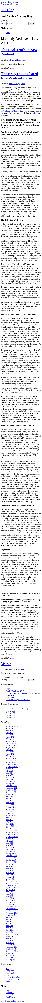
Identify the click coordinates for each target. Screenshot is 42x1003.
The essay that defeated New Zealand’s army (19, 75)
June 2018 (9, 894)
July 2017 (9, 917)
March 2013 (10, 957)
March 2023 (10, 779)
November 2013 (12, 947)
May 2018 (9, 896)
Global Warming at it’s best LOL (18, 700)
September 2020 (12, 837)
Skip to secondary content (10, 4)
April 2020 (10, 847)
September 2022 (12, 792)
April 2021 (10, 824)
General (11, 68)
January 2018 (11, 904)
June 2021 (9, 820)
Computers (10, 971)
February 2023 (11, 781)
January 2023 (11, 784)
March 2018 (10, 900)
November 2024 (12, 745)
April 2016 (10, 930)
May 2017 (9, 921)
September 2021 (12, 815)
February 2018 (11, 902)
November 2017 (12, 909)
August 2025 (10, 728)
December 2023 (11, 760)
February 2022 (11, 807)
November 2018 (12, 883)
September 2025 (12, 726)
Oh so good (10, 698)
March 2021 (10, 826)
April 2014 (10, 943)
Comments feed (11, 995)
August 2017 (10, 915)
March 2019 (10, 875)
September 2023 (12, 767)
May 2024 (9, 750)
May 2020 (9, 845)
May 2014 (9, 941)
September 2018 (12, 888)
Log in (8, 991)
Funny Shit (12, 677)
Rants (8, 981)
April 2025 (10, 735)
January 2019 (11, 879)
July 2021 (9, 818)
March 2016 (10, 932)
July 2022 (9, 796)
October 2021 (11, 813)
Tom (7, 709)
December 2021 (11, 811)
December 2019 (11, 856)
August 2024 (10, 748)
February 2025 (11, 739)
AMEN (8, 689)
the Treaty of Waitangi (20, 709)
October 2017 (11, 911)
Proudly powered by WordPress (12, 1001)
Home (8, 33)
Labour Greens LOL (13, 977)
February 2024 (11, 756)
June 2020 (9, 843)
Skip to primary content (9, 2)
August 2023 (10, 769)
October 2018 (11, 885)
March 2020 (10, 849)
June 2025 (9, 731)
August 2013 (10, 953)
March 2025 (10, 737)
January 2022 (11, 809)
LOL (14, 711)
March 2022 (10, 805)
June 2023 (9, 773)
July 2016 (9, 926)
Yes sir (6, 664)
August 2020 (10, 839)
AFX (7, 969)
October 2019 (11, 860)
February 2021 (11, 828)
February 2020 (11, 851)
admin (23, 60)
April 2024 (10, 752)
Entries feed (10, 993)
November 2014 (12, 934)
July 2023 (9, 771)
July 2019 (9, 866)
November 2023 (12, 762)
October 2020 (11, 834)
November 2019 (12, 858)
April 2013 (10, 955)
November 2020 (12, 832)
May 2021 (9, 822)
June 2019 (9, 868)
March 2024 (10, 754)
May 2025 (9, 733)
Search (3, 23)
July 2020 (9, 841)
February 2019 (11, 877)
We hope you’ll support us (13, 111)
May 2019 (9, 871)
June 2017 (9, 919)
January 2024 (11, 758)
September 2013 (12, 951)
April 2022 (10, 803)
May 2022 (9, 801)
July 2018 (9, 892)
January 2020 (11, 854)
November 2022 (12, 788)
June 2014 (9, 938)
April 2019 (10, 873)
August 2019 (10, 864)
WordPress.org (11, 997)
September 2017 (12, 913)
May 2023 (9, 775)
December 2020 (11, 830)
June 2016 (9, 928)
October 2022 (11, 790)
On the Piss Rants (12, 979)
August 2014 (10, 936)
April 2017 (10, 924)
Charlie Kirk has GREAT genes (17, 691)
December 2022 (11, 786)
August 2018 (10, 890)
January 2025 (11, 741)
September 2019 (12, 862)
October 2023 (11, 765)
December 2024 (11, 743)
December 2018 (11, 881)
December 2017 (11, 907)
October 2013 (11, 949)
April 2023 (10, 777)
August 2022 (10, 794)
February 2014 (11, 945)
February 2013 (11, 960)
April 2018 (10, 898)
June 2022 (9, 798)
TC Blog (7, 10)
